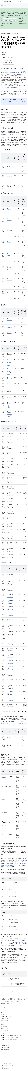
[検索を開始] (17, 1)
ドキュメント (4, 5)
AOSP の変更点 (22, 23)
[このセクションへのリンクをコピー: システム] (7, 305)
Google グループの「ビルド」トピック (9, 1037)
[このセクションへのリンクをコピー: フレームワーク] (11, 150)
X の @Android (4, 1026)
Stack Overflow (4, 1053)
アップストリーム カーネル (9, 364)
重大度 (19, 134)
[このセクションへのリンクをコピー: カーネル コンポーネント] (17, 341)
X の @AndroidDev (5, 1028)
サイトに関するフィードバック (8, 1065)
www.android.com (5, 1049)
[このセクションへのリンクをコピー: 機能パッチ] (10, 755)
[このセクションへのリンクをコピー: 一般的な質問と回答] (17, 844)
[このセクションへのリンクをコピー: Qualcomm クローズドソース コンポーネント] (5, 714)
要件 (2, 1012)
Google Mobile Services (6, 1051)
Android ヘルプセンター (6, 1045)
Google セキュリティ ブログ (7, 1033)
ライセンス (4, 1063)
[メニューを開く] (2, 1)
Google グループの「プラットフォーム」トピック (12, 1035)
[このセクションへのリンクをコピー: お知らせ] (9, 110)
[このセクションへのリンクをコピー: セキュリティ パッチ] (17, 128)
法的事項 (19, 1061)
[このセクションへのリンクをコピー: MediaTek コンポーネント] (18, 422)
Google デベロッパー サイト (14, 101)
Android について (5, 1061)
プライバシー (11, 1063)
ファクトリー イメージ (6, 1018)
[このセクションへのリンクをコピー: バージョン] (10, 968)
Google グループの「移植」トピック (9, 1039)
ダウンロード (4, 1014)
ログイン (24, 1)
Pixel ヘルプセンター (5, 1047)
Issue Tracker (4, 1056)
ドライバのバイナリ (5, 1020)
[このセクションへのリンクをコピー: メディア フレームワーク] (17, 193)
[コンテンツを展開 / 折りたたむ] (10, 51)
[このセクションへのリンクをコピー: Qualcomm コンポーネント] (19, 562)
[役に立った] (15, 34)
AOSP (2, 31)
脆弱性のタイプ (12, 134)
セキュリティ (14, 31)
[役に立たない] (17, 34)
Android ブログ (4, 1030)
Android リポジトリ (5, 1010)
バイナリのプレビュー (6, 1016)
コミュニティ (13, 1061)
